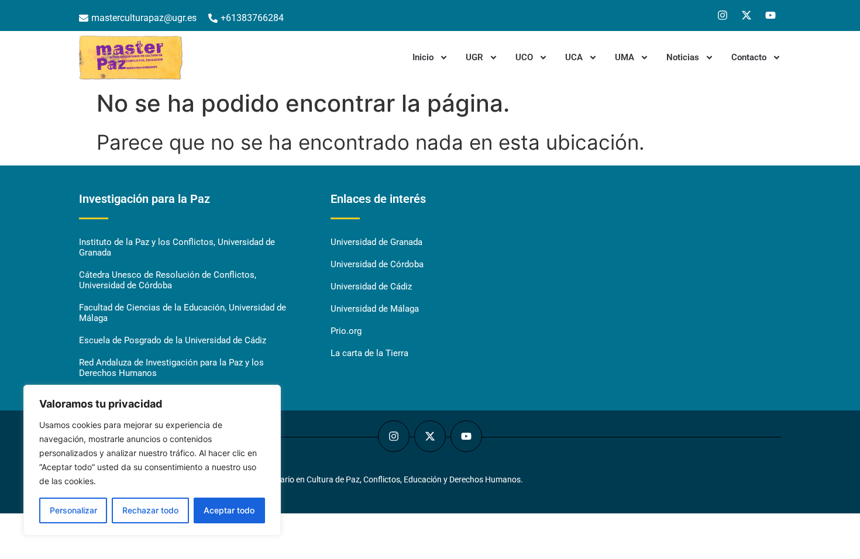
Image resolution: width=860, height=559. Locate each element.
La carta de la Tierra (369, 353)
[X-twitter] (746, 15)
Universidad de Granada (376, 242)
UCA (574, 57)
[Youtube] (770, 15)
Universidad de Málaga (375, 308)
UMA (624, 57)
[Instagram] (722, 15)
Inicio (423, 57)
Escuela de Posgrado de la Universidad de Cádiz (172, 340)
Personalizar (73, 510)
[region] (152, 460)
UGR (474, 57)
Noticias (682, 57)
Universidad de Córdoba (377, 264)
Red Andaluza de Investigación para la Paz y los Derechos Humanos (171, 367)
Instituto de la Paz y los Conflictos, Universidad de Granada (177, 247)
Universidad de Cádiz (371, 286)
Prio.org (346, 331)
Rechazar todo (150, 510)
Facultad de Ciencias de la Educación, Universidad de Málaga (182, 312)
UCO (524, 57)
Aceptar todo (229, 510)
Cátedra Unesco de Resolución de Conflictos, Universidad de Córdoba (167, 280)
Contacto (748, 57)
